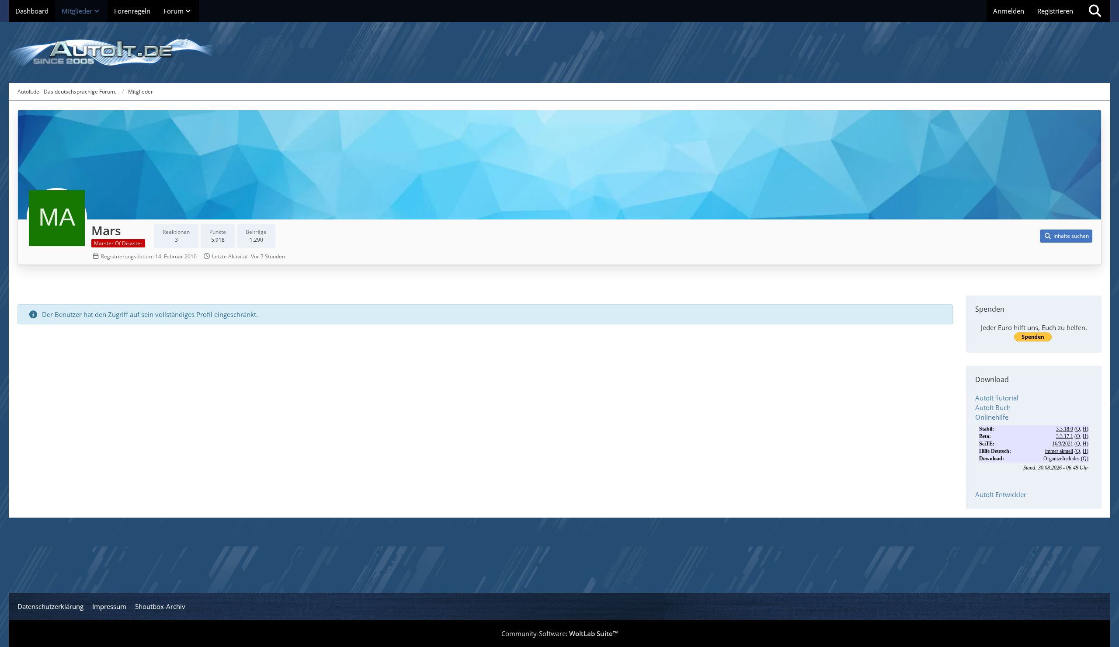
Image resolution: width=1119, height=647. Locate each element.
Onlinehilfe (991, 417)
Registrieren (1055, 11)
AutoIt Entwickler (1000, 494)
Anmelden (1008, 11)
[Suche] (1095, 11)
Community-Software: (559, 633)
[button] (1066, 236)
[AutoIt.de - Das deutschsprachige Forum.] (559, 52)
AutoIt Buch (993, 407)
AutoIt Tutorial (996, 397)
